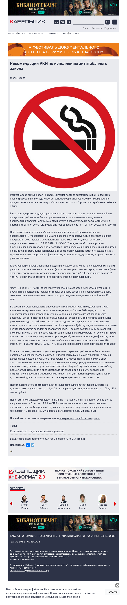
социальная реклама (40, 431)
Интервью (75, 33)
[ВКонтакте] (28, 445)
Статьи (64, 33)
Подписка (110, 28)
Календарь (34, 542)
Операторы (29, 536)
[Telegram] (32, 445)
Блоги (21, 33)
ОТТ (57, 536)
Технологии (107, 536)
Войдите (15, 438)
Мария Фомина (83, 506)
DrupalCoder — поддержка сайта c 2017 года (29, 571)
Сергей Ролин (24, 506)
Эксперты (17, 488)
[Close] (117, 585)
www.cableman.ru (73, 551)
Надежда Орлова (102, 506)
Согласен (112, 592)
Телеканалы (46, 536)
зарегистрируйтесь (36, 438)
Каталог (15, 536)
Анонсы (12, 33)
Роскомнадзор (18, 431)
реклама (59, 431)
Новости (32, 33)
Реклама (97, 28)
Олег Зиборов (44, 506)
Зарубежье (18, 542)
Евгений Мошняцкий (63, 506)
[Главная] (28, 22)
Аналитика (69, 536)
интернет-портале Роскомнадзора (79, 418)
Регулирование (87, 536)
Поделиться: (17, 445)
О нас (86, 28)
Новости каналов (48, 33)
